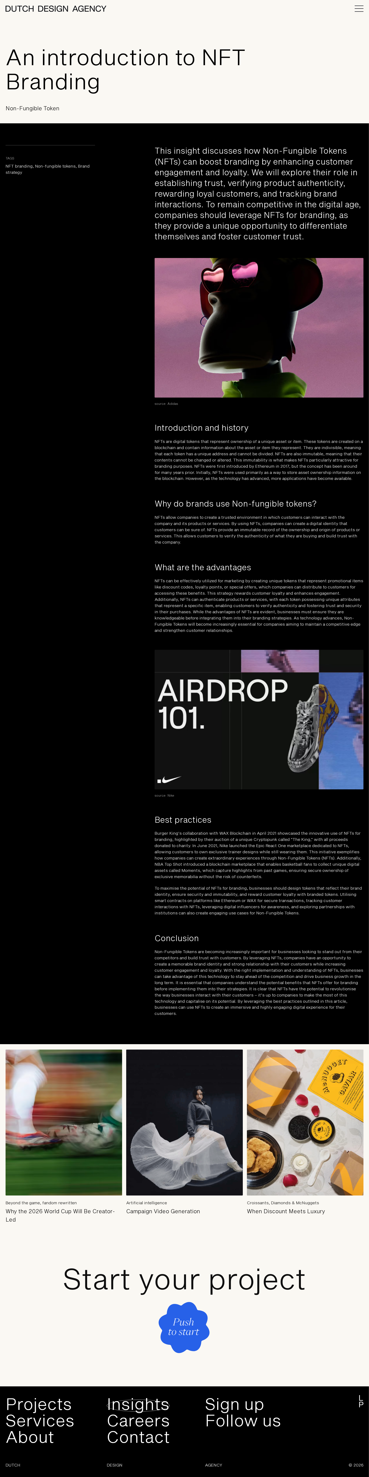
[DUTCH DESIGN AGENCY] (56, 9)
